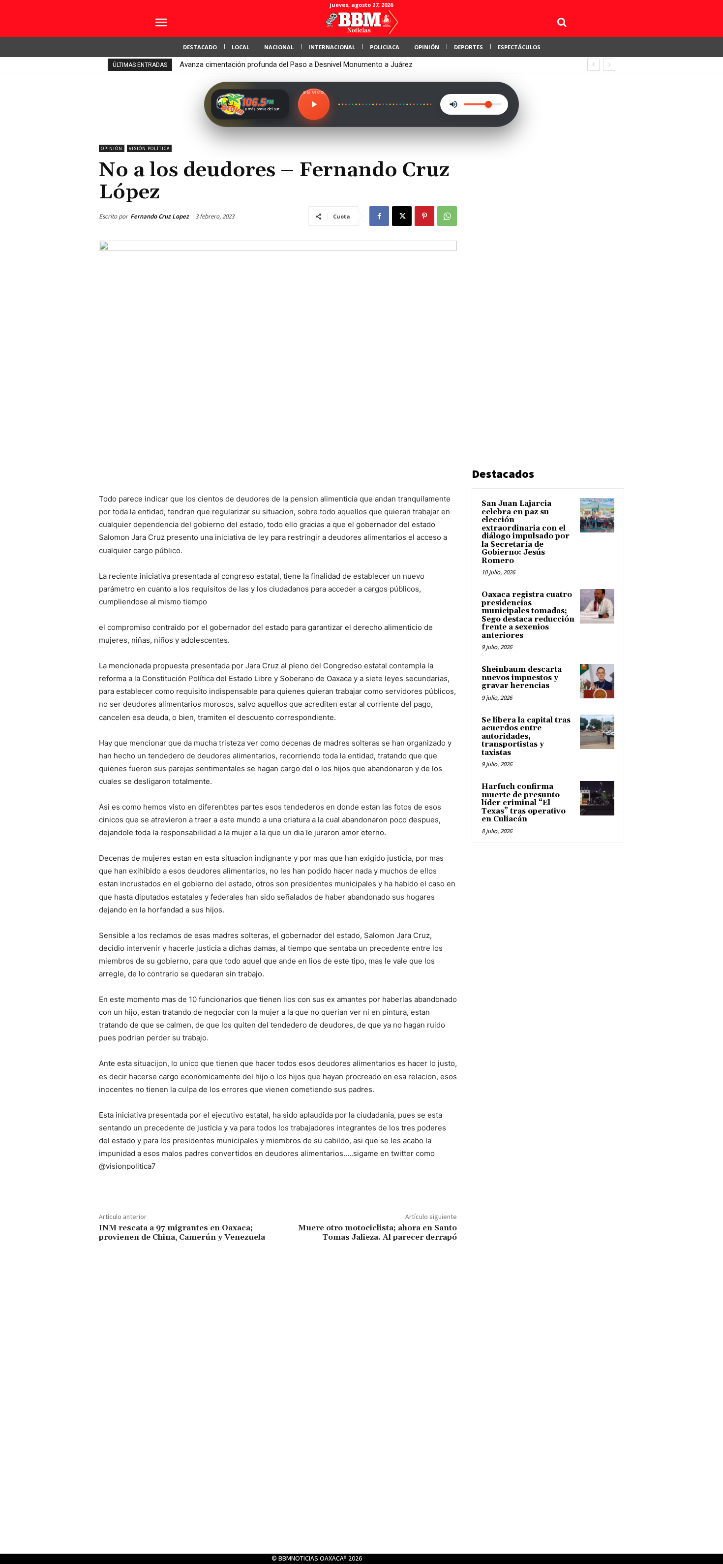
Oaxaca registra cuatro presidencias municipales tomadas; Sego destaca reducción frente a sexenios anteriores (528, 615)
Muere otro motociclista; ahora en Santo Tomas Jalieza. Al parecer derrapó (377, 1232)
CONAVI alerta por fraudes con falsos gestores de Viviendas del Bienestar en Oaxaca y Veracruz (336, 64)
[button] (561, 22)
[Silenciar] (453, 104)
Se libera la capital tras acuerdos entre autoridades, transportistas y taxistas (526, 736)
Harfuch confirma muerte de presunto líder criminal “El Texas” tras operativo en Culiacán (524, 803)
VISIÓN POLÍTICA (149, 148)
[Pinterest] (424, 216)
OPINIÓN (111, 148)
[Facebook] (379, 216)
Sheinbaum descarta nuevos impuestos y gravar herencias (522, 677)
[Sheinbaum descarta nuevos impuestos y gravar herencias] (597, 681)
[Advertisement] (545, 292)
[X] (402, 216)
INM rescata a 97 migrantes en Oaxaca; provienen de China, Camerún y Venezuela (182, 1232)
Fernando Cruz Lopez (159, 216)
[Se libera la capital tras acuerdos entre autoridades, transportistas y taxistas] (597, 732)
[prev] (593, 65)
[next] (609, 65)
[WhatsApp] (447, 216)
